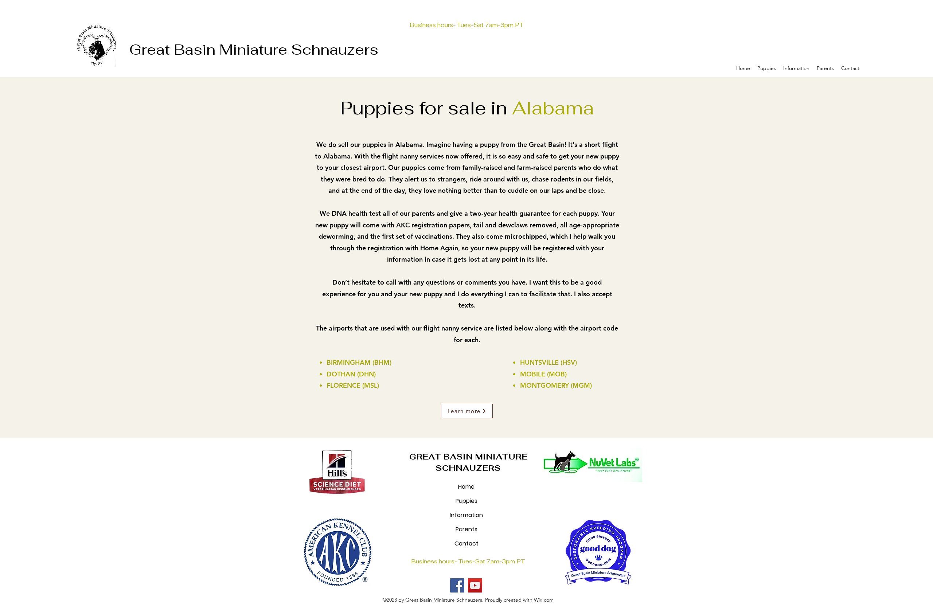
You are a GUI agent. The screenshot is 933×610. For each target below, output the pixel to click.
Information (466, 515)
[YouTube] (475, 585)
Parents (466, 529)
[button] (767, 68)
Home (466, 486)
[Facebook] (457, 585)
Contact (466, 543)
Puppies (466, 501)
